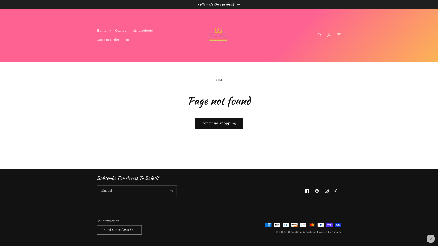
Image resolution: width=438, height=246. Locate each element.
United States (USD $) (117, 229)
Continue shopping (219, 123)
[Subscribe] (172, 191)
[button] (103, 30)
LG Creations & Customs (302, 232)
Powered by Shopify (329, 232)
